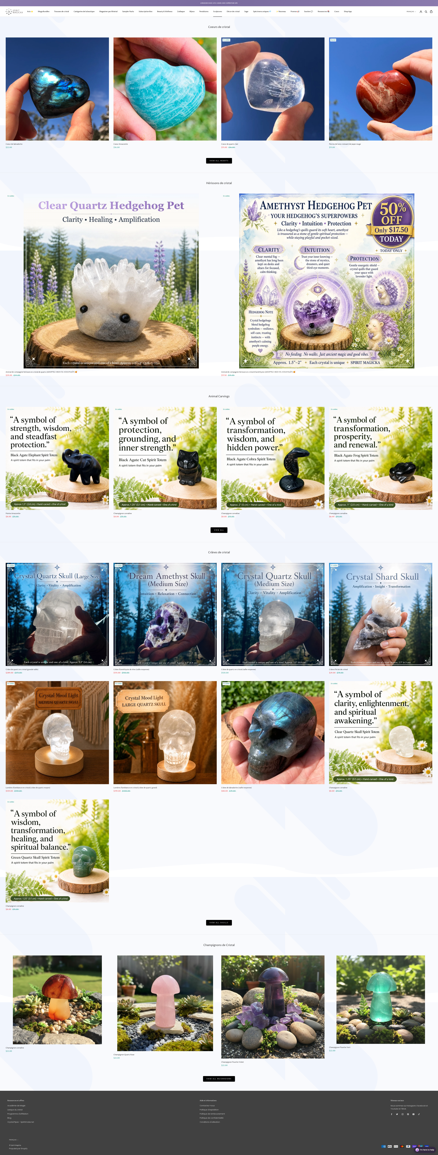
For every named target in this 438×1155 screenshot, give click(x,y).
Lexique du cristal (14, 1109)
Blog (9, 1118)
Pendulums (203, 11)
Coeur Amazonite (120, 144)
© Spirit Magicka (15, 1145)
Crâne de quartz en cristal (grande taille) (22, 669)
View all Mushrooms (219, 1079)
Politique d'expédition (209, 1109)
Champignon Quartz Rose (123, 1055)
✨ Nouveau (281, 11)
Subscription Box (145, 11)
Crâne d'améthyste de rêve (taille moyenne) (131, 669)
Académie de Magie (16, 1105)
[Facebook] (391, 1114)
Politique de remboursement (212, 1114)
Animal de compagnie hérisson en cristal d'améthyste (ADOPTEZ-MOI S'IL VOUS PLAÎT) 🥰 (258, 372)
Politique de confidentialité (211, 1118)
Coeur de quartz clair (229, 144)
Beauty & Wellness (164, 11)
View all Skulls (219, 923)
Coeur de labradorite (14, 144)
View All (219, 530)
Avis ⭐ (30, 11)
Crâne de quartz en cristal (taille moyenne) (238, 669)
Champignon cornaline (122, 513)
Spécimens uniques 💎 (262, 11)
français (13, 1140)
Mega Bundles (43, 11)
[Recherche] (426, 11)
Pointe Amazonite (13, 513)
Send (430, 1141)
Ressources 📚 (324, 11)
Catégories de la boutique (84, 11)
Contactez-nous (207, 1105)
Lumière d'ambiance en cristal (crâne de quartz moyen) (28, 788)
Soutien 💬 (308, 11)
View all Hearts (219, 161)
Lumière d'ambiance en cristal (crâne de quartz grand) (135, 788)
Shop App (348, 11)
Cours (336, 11)
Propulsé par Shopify (18, 1148)
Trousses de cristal (61, 11)
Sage (246, 11)
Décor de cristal (233, 11)
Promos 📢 (295, 11)
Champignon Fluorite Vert (339, 1047)
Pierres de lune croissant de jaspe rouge (345, 144)
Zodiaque (181, 11)
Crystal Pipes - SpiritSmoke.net (20, 1122)
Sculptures (217, 11)
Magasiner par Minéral (108, 11)
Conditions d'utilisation (210, 1122)
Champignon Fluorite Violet (232, 1062)
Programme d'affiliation (17, 1114)
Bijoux (192, 11)
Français (410, 12)
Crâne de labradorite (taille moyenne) (236, 788)
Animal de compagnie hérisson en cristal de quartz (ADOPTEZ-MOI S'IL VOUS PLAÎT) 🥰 (41, 372)
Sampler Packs (128, 11)
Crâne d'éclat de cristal (338, 669)
